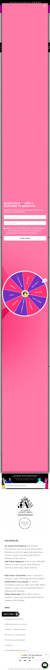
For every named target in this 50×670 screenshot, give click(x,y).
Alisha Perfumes (20, 669)
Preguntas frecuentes (14, 619)
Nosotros (9, 614)
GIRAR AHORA (25, 238)
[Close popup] (46, 654)
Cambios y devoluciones (15, 629)
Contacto (9, 645)
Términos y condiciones (15, 635)
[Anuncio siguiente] (45, 2)
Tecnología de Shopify (34, 669)
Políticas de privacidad (15, 640)
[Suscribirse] (42, 485)
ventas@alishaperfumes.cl (16, 650)
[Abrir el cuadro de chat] (45, 665)
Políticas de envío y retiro (16, 624)
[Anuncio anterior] (4, 2)
